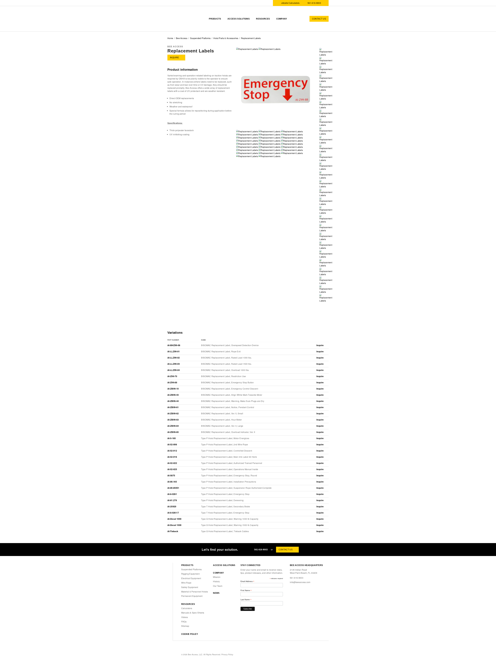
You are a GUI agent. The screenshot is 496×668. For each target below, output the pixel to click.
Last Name (246, 599)
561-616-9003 (314, 2)
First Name (246, 590)
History (216, 581)
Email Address (247, 581)
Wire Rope (186, 583)
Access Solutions (238, 19)
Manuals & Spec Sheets (192, 613)
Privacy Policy (227, 654)
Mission (216, 577)
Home (170, 38)
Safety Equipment (189, 587)
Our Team (217, 586)
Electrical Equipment (191, 578)
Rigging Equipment (190, 574)
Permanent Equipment (192, 596)
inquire (174, 57)
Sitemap (185, 626)
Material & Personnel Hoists (194, 591)
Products (215, 19)
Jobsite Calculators (290, 2)
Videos (184, 617)
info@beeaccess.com (300, 582)
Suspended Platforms (200, 38)
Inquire (320, 345)
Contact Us (319, 19)
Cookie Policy (189, 634)
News (216, 593)
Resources (263, 19)
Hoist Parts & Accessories (225, 38)
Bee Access (181, 38)
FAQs (184, 621)
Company (281, 19)
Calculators (186, 608)
